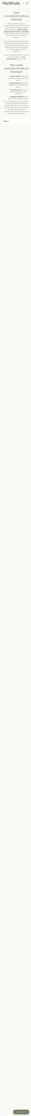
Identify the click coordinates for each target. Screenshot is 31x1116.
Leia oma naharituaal (21, 1112)
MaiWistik (11, 3)
